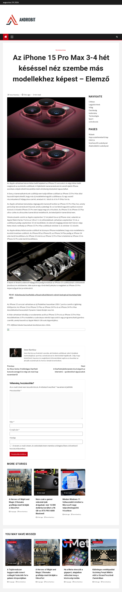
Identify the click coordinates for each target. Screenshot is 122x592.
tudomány (93, 113)
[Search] (116, 36)
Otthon (92, 102)
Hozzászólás (15, 390)
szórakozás (93, 121)
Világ (91, 107)
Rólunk (91, 134)
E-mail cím (14, 430)
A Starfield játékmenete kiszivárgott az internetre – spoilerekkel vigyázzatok (69, 369)
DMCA (92, 140)
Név (12, 422)
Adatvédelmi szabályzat (99, 146)
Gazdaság (93, 110)
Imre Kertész (15, 95)
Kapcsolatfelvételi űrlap (98, 137)
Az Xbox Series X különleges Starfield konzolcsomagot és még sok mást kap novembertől (22, 370)
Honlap (13, 438)
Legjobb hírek (94, 104)
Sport (91, 119)
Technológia (60, 50)
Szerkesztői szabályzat (98, 143)
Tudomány (12, 542)
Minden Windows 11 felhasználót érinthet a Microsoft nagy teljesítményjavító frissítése (73, 505)
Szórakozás (97, 542)
